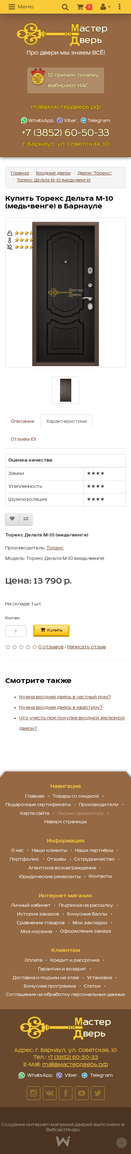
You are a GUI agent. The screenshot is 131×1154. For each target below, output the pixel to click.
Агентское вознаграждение (62, 868)
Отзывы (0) (23, 439)
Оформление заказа (85, 931)
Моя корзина (36, 931)
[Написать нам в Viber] (68, 120)
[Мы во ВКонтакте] (50, 1093)
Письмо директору (80, 813)
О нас (17, 850)
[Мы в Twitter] (98, 1093)
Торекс (55, 548)
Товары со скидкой (75, 796)
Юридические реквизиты (50, 876)
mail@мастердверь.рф (66, 107)
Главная (20, 173)
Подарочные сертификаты (38, 804)
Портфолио (24, 859)
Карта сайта (34, 813)
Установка (99, 978)
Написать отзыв (86, 647)
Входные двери (53, 173)
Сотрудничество (94, 859)
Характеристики (66, 421)
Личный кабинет (31, 905)
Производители (98, 804)
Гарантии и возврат (62, 969)
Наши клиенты (49, 850)
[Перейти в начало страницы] (122, 1143)
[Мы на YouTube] (82, 1093)
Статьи (92, 986)
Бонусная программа (50, 986)
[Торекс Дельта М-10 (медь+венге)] (65, 293)
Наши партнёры (94, 850)
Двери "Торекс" (94, 173)
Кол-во (12, 618)
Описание (22, 421)
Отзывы (56, 859)
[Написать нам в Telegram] (95, 120)
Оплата (33, 960)
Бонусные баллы (87, 914)
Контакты (100, 876)
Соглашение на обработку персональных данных (65, 994)
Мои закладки (90, 923)
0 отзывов (51, 647)
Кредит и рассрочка (74, 960)
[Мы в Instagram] (34, 1093)
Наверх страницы (65, 822)
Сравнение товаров (41, 923)
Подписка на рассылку (86, 905)
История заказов (38, 914)
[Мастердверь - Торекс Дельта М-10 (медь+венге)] (62, 34)
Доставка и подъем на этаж (46, 978)
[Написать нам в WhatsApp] (38, 120)
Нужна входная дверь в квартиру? (61, 707)
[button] (21, 7)
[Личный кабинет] (105, 7)
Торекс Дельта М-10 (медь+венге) (53, 180)
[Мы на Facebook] (66, 1093)
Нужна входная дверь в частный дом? (65, 697)
